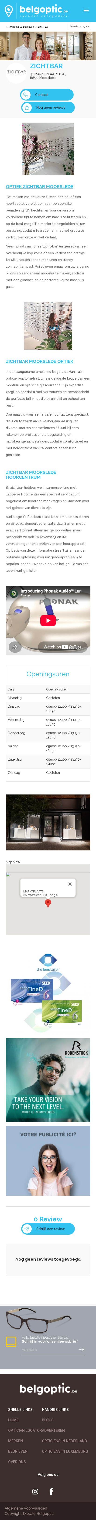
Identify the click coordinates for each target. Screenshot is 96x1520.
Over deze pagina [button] (79, 26)
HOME (13, 1420)
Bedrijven (28, 27)
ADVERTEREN (53, 1430)
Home (15, 27)
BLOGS (48, 1420)
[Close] (69, 884)
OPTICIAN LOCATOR (25, 1430)
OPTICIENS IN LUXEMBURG (65, 1451)
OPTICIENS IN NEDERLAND (64, 1441)
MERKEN (15, 1441)
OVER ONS (17, 1462)
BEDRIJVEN (17, 1451)
